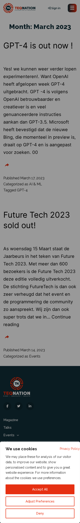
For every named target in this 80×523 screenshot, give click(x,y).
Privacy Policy (70, 449)
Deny (40, 513)
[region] (40, 482)
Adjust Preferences (40, 501)
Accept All (40, 489)
